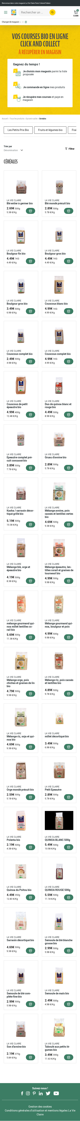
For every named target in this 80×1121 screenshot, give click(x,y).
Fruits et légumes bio (50, 130)
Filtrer (71, 148)
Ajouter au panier (30, 211)
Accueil (5, 118)
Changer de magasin (11, 22)
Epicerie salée (31, 118)
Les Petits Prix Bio (18, 130)
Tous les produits (17, 118)
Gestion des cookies (40, 1106)
